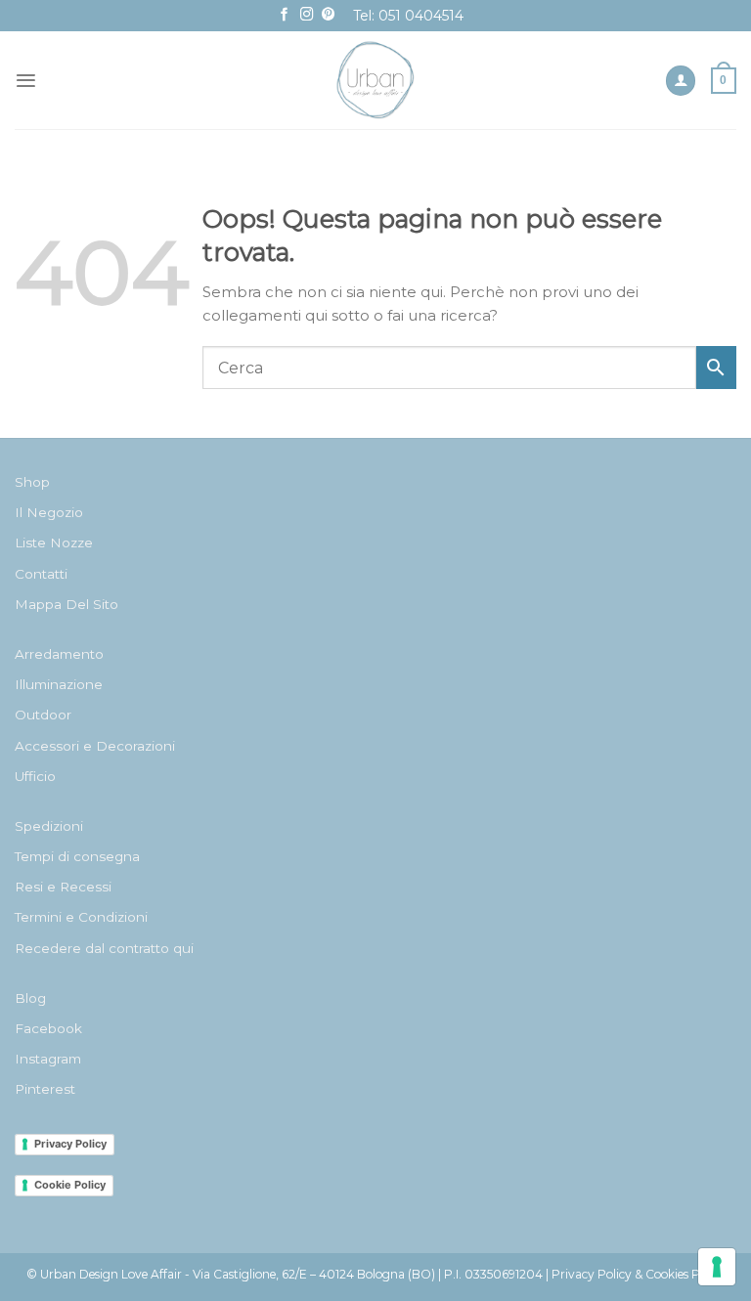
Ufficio (35, 776)
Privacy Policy (70, 1143)
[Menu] (26, 81)
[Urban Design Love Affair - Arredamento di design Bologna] (376, 80)
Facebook (48, 1028)
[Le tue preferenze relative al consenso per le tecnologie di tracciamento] (716, 1266)
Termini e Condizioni (81, 917)
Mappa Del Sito (66, 604)
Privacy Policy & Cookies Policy (639, 1274)
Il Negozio (49, 512)
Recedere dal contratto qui (104, 948)
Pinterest (45, 1089)
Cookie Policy (70, 1185)
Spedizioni (49, 826)
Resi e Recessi (63, 886)
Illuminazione (59, 684)
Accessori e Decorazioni (95, 746)
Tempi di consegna (77, 856)
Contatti (41, 574)
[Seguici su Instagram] (307, 15)
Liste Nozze (54, 542)
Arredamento (59, 654)
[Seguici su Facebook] (284, 15)
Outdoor (43, 714)
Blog (30, 998)
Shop (32, 482)
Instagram (48, 1058)
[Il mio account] (680, 80)
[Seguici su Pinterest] (328, 15)
